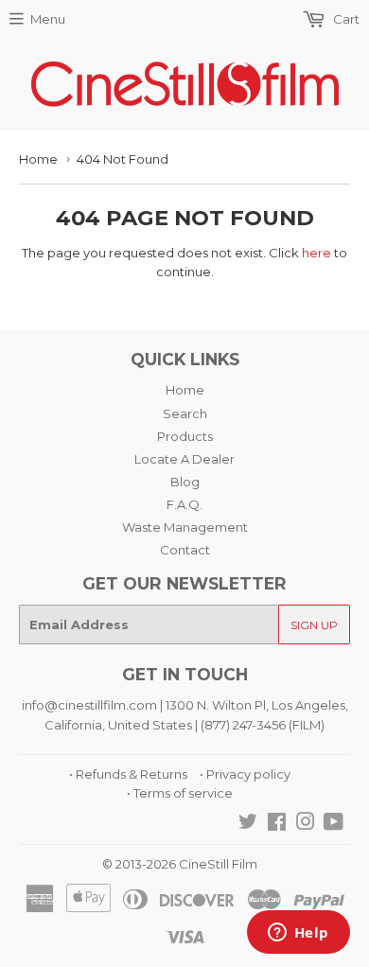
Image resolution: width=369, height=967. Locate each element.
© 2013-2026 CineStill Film (179, 863)
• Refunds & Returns (128, 774)
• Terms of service (180, 792)
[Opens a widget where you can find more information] (298, 934)
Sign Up (314, 625)
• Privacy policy (245, 774)
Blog (185, 481)
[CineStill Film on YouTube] (333, 824)
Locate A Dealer (184, 458)
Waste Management (185, 527)
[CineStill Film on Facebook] (277, 824)
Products (185, 436)
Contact (185, 549)
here (316, 252)
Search (185, 413)
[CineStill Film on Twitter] (247, 824)
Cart (345, 18)
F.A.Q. (184, 504)
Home (38, 159)
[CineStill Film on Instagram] (305, 824)
